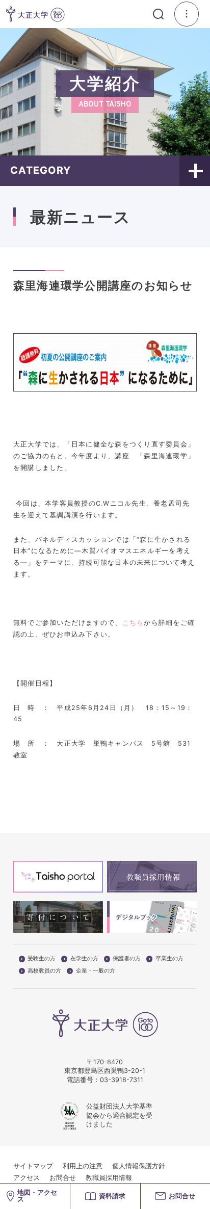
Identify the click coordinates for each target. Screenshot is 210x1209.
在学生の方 (84, 959)
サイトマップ (33, 1166)
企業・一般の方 (95, 971)
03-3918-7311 (121, 1080)
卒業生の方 (169, 959)
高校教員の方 (44, 971)
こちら (133, 622)
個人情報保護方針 (138, 1166)
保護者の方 (127, 959)
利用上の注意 (82, 1166)
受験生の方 (42, 959)
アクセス (26, 1177)
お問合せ (62, 1177)
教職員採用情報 (109, 1177)
